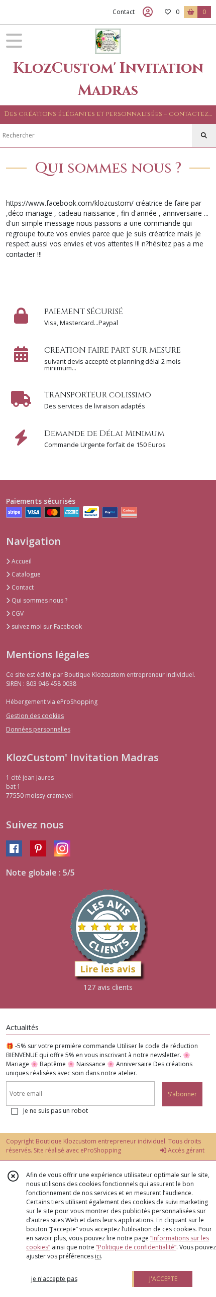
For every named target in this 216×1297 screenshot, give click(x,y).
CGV (17, 613)
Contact (124, 12)
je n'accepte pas (54, 1278)
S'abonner (182, 1094)
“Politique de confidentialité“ (136, 1247)
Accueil (21, 561)
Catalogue (25, 574)
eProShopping (100, 1150)
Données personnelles (38, 729)
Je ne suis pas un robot (55, 1110)
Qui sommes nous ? (38, 600)
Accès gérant (185, 1150)
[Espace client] (148, 12)
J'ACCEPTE (163, 1278)
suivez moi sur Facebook (46, 626)
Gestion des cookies (35, 715)
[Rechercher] (204, 135)
